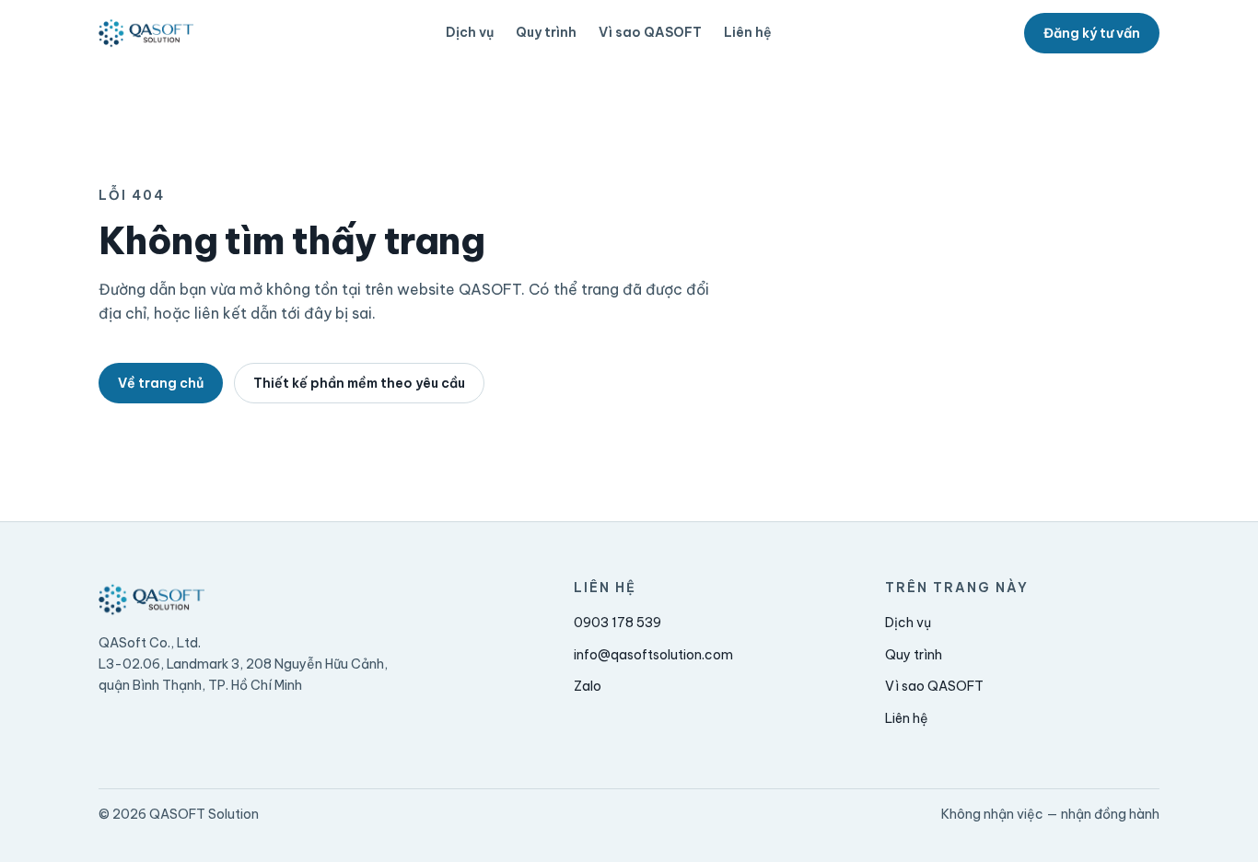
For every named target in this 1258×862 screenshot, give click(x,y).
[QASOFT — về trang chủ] (146, 33)
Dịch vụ (470, 32)
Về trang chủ (161, 383)
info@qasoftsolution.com (653, 654)
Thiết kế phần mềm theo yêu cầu (359, 383)
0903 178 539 (617, 622)
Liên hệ (748, 32)
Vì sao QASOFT (650, 32)
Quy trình (546, 32)
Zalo (587, 686)
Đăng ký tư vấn (1091, 33)
